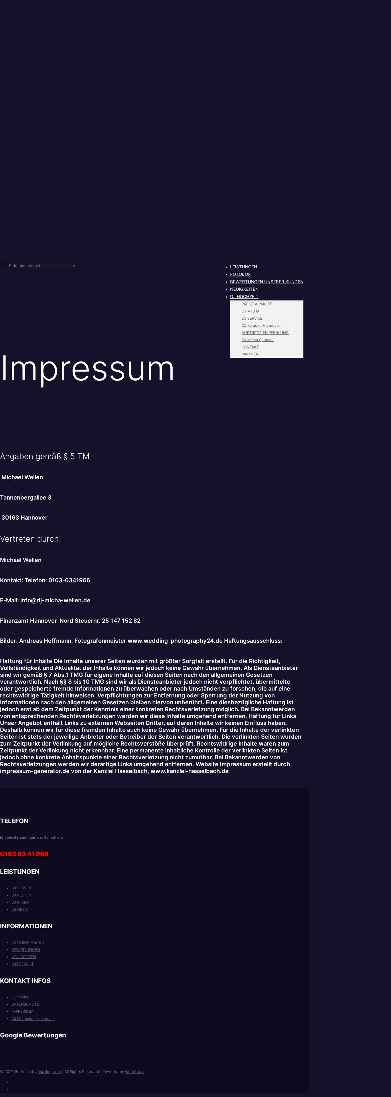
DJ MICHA (20, 902)
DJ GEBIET (20, 909)
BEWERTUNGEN (25, 949)
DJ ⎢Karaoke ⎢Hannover (32, 1018)
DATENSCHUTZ (25, 1004)
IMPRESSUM (22, 1011)
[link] (74, 265)
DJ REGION (21, 895)
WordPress (134, 1071)
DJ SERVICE (21, 888)
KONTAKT (20, 997)
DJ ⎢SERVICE (22, 964)
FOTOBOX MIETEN (27, 942)
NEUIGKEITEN (23, 956)
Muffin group (49, 1071)
